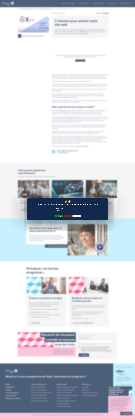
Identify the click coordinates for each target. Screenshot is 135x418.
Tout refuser (68, 216)
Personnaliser (76, 216)
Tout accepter (59, 216)
